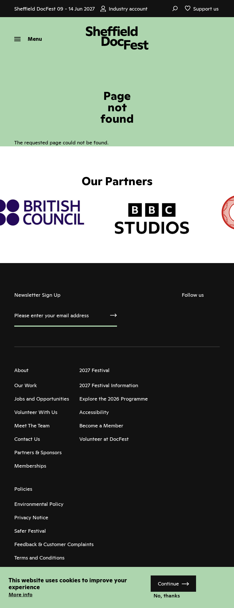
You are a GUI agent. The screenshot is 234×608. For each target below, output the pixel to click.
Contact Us (27, 439)
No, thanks (167, 595)
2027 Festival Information (108, 385)
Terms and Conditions (39, 557)
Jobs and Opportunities (41, 398)
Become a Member (101, 425)
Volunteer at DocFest (104, 439)
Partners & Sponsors (38, 452)
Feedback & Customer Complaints (54, 544)
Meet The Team (32, 425)
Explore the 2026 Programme (113, 398)
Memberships (30, 465)
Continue (168, 583)
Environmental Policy (38, 504)
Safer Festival (30, 531)
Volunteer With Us (35, 412)
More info (21, 594)
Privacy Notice (31, 517)
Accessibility (94, 412)
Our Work (25, 385)
